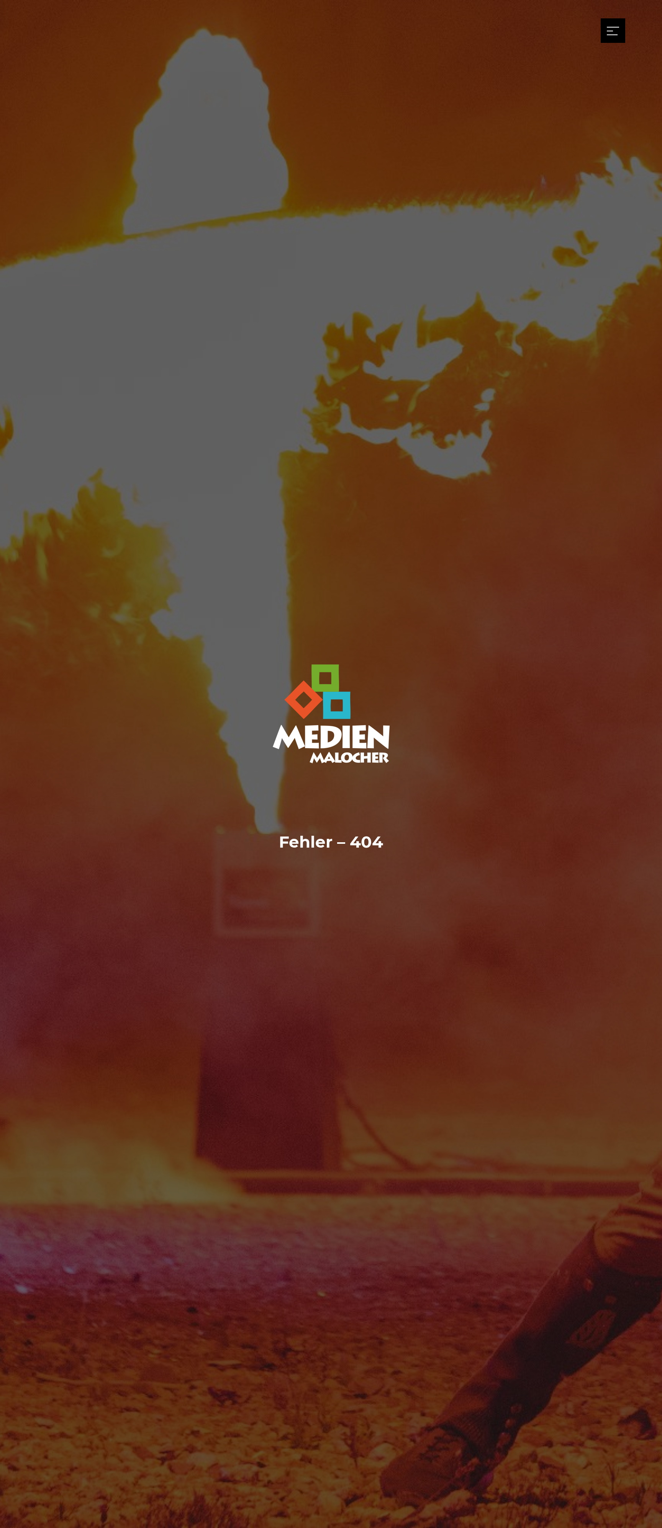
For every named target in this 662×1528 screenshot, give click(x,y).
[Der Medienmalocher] (331, 746)
